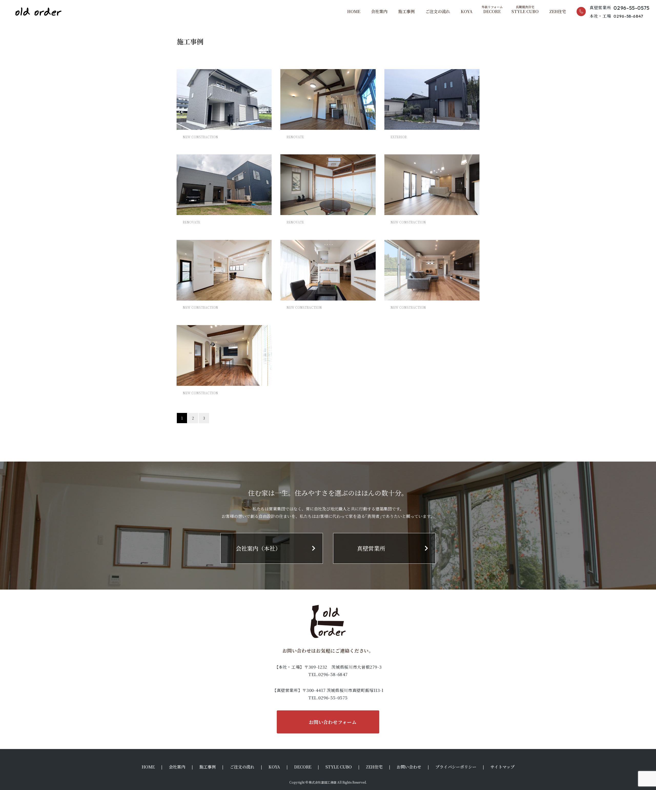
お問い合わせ (409, 767)
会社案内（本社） (258, 548)
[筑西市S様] (224, 355)
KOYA (467, 11)
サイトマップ (502, 767)
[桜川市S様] (431, 184)
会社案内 (379, 11)
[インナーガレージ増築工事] (224, 184)
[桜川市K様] (327, 270)
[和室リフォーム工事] (327, 184)
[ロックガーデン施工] (431, 99)
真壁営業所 (371, 548)
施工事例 (406, 11)
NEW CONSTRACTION (200, 137)
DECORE (492, 11)
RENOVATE (295, 137)
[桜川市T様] (224, 270)
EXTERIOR (399, 137)
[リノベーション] (327, 99)
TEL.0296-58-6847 (328, 674)
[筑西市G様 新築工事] (224, 99)
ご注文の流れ (437, 11)
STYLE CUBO (525, 11)
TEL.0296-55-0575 (328, 698)
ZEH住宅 (557, 11)
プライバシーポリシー (455, 767)
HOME (353, 11)
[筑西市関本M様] (431, 270)
